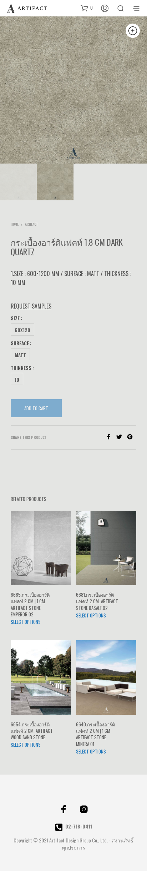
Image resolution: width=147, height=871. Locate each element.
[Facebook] (111, 437)
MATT (20, 355)
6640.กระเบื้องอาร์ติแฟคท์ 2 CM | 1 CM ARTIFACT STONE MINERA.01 (95, 734)
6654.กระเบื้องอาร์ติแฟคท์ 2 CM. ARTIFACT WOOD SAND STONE (32, 731)
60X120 (22, 330)
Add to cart (36, 408)
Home (15, 224)
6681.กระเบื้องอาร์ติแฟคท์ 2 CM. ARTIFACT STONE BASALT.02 (97, 601)
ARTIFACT (31, 224)
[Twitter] (121, 437)
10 (17, 379)
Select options (26, 621)
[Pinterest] (131, 437)
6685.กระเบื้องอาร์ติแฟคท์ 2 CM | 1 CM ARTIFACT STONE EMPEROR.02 (30, 604)
